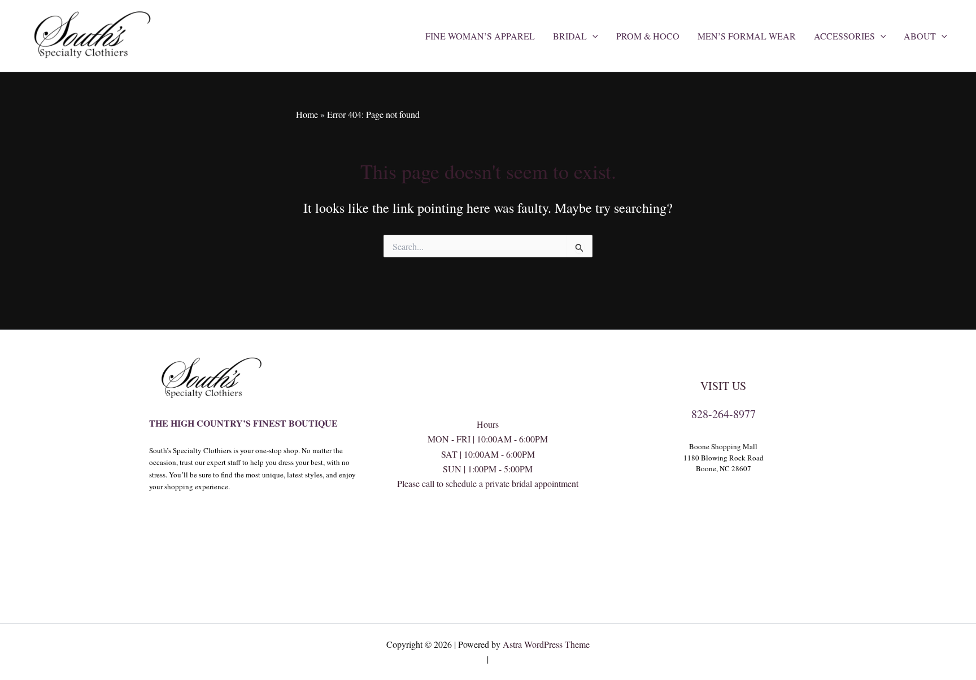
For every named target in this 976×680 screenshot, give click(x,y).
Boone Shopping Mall (723, 446)
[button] (592, 36)
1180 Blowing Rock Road (723, 458)
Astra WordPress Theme (546, 644)
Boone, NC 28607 (723, 468)
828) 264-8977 (488, 528)
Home (307, 114)
